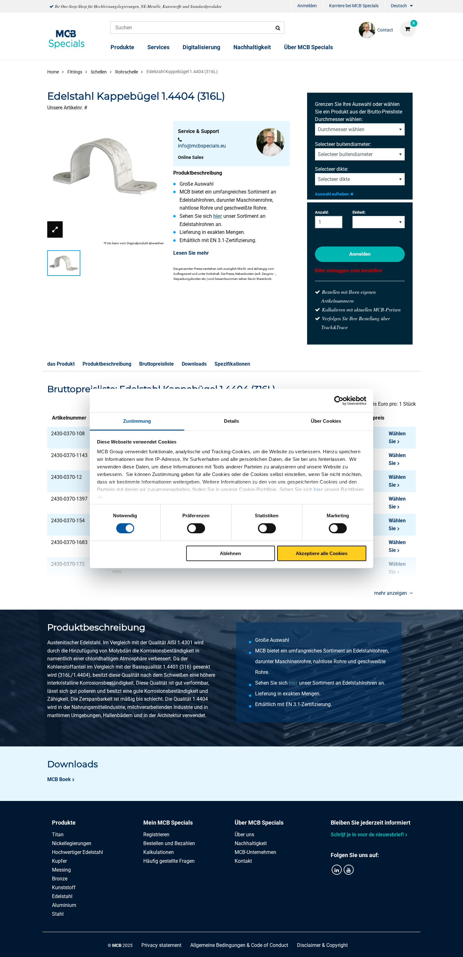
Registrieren (156, 835)
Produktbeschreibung (107, 364)
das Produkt (61, 364)
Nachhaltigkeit (252, 47)
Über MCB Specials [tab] (259, 822)
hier (318, 489)
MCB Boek (59, 779)
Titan (58, 835)
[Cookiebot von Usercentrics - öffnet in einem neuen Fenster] (338, 400)
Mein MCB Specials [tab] (168, 822)
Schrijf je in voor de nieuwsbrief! (367, 835)
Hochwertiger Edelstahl (77, 852)
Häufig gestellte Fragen (169, 861)
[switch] (196, 528)
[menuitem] (307, 6)
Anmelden (307, 5)
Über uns (244, 835)
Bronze (59, 879)
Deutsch (399, 5)
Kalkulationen (158, 852)
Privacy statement (161, 945)
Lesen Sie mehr (191, 253)
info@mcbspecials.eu (202, 146)
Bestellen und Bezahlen (169, 843)
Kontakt (243, 861)
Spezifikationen (232, 364)
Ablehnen (230, 553)
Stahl (58, 914)
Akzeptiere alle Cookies (321, 553)
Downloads (194, 364)
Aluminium (64, 905)
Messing (61, 870)
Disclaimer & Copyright (322, 945)
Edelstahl (62, 896)
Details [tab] (231, 421)
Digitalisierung (201, 47)
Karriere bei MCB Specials (354, 5)
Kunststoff (64, 887)
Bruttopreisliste (156, 364)
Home (53, 71)
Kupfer (59, 861)
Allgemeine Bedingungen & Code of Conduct (239, 945)
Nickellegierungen (71, 843)
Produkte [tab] (64, 822)
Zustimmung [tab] (137, 421)
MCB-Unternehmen (255, 852)
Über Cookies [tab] (326, 421)
